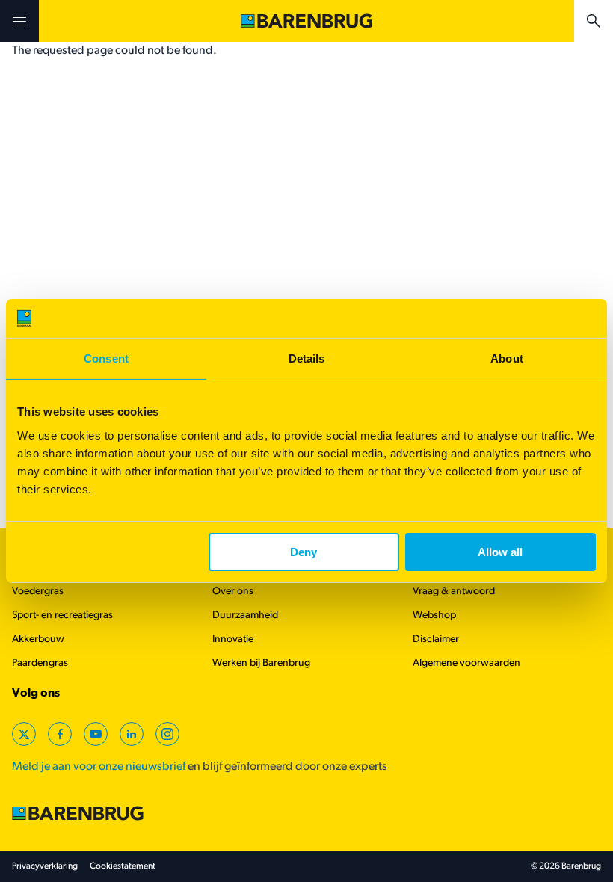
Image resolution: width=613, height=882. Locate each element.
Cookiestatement (122, 866)
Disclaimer (436, 639)
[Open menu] (19, 21)
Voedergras (38, 591)
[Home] (306, 20)
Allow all (500, 552)
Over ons (232, 591)
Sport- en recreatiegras (62, 615)
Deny (303, 552)
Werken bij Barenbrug (261, 663)
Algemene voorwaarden (466, 663)
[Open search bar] (593, 21)
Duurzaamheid (245, 615)
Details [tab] (307, 358)
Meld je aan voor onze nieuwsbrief (98, 767)
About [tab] (506, 358)
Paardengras (40, 663)
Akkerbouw (38, 639)
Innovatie (232, 639)
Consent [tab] (106, 358)
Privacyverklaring (45, 866)
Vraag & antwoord (454, 591)
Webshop (434, 615)
